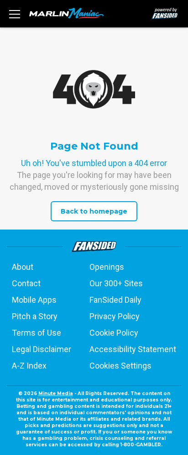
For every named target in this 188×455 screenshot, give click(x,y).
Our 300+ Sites (116, 283)
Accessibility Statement (132, 349)
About (22, 267)
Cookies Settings (120, 365)
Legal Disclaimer (41, 349)
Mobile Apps (34, 300)
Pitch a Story (34, 316)
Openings (106, 267)
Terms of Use (36, 332)
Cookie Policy (113, 332)
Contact (26, 283)
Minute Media (55, 393)
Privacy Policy (114, 316)
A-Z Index (29, 365)
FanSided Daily (115, 300)
